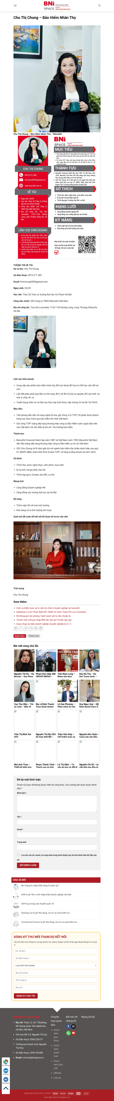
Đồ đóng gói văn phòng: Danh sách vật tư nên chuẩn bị (43, 616)
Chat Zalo (6, 1074)
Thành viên (34, 636)
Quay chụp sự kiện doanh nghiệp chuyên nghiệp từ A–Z (43, 624)
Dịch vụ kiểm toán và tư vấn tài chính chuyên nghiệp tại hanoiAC (48, 608)
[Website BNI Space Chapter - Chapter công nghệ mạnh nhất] (57, 5)
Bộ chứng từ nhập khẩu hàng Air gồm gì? (40, 885)
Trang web (21, 842)
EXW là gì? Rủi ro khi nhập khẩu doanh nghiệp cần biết (46, 894)
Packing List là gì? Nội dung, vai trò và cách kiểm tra (45, 913)
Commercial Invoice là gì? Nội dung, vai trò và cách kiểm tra (49, 922)
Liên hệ (57, 1078)
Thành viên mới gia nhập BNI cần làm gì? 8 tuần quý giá (43, 620)
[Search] (99, 5)
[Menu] (15, 5)
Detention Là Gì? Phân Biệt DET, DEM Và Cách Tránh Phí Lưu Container (51, 612)
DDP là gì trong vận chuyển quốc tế (37, 903)
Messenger (5, 1083)
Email (20, 829)
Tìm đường (5, 1065)
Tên (19, 817)
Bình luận (22, 793)
